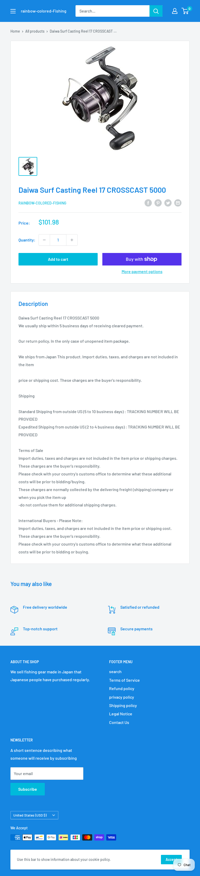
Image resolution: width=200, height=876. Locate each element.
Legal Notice (120, 713)
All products (35, 31)
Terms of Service (124, 680)
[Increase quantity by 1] (71, 239)
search (115, 671)
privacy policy (121, 696)
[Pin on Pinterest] (158, 202)
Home (15, 31)
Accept (171, 859)
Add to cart (58, 259)
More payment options (142, 271)
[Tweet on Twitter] (168, 202)
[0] (185, 11)
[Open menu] (13, 11)
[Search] (155, 11)
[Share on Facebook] (148, 202)
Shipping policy (123, 705)
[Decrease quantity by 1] (44, 239)
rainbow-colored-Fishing (42, 203)
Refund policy (121, 688)
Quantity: (26, 239)
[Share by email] (178, 202)
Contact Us (119, 722)
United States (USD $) (30, 815)
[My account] (174, 11)
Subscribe (27, 789)
